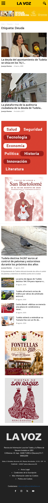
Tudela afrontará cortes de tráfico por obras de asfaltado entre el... (29, 293)
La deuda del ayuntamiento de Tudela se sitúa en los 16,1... (24, 61)
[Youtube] (33, 491)
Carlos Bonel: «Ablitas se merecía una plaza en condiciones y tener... (30, 307)
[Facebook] (15, 491)
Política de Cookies (25, 479)
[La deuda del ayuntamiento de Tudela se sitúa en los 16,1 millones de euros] (24, 45)
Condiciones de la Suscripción (25, 473)
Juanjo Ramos (6, 66)
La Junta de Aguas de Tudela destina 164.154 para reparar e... (30, 280)
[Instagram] (21, 491)
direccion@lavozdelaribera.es (29, 486)
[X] (27, 491)
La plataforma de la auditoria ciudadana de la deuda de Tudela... (21, 106)
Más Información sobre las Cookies (25, 476)
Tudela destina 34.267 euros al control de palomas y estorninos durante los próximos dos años (20, 261)
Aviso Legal (25, 470)
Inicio (2, 24)
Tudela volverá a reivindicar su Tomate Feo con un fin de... (29, 318)
